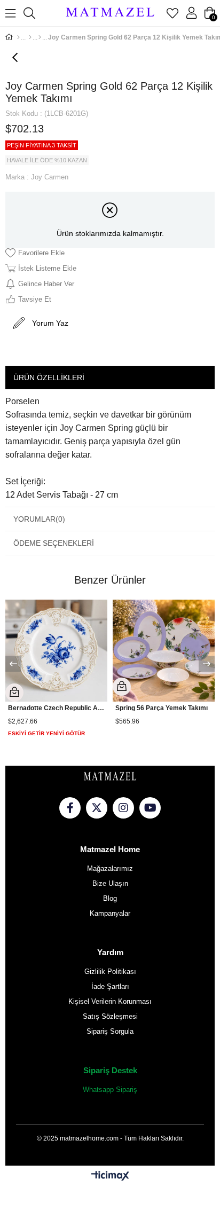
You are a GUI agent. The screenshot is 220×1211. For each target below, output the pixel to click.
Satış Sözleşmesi (110, 1016)
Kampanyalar (110, 913)
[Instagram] (123, 808)
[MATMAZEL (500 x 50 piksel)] (110, 777)
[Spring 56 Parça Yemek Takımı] (164, 651)
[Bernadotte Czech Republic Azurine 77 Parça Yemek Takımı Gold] (56, 651)
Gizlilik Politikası (110, 972)
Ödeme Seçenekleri (53, 543)
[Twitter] (96, 808)
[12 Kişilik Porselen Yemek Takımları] (39, 37)
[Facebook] (70, 808)
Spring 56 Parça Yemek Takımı (161, 708)
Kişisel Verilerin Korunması (110, 1001)
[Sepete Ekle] (14, 692)
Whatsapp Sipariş (110, 1090)
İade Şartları (110, 986)
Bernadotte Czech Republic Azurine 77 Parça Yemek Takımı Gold (56, 708)
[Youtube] (150, 808)
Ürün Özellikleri (48, 377)
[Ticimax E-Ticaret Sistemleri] (110, 1176)
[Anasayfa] (18, 37)
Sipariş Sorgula (110, 1031)
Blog (110, 898)
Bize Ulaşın (110, 883)
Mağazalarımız (110, 868)
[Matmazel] (110, 13)
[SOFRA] (30, 37)
